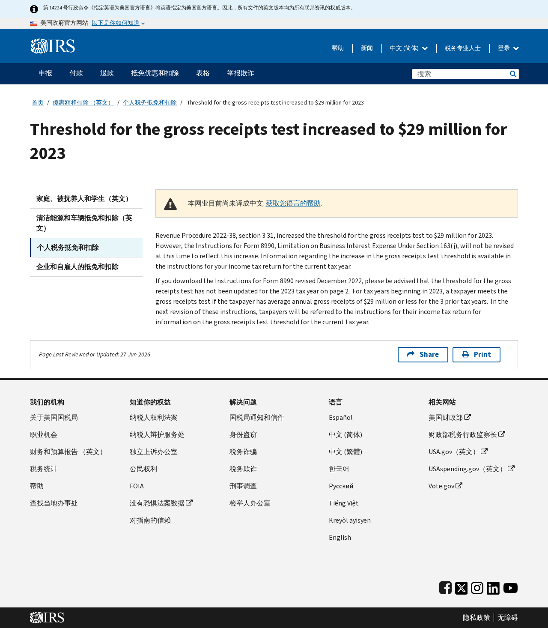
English (340, 537)
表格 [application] (203, 73)
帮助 (338, 48)
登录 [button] (504, 48)
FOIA (137, 485)
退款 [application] (107, 73)
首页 (38, 103)
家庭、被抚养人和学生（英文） (84, 198)
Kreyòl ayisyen (350, 520)
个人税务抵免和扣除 (150, 103)
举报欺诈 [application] (240, 73)
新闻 (367, 48)
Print (482, 354)
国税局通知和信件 (256, 417)
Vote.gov (441, 485)
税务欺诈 (243, 468)
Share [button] (429, 354)
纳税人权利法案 (154, 417)
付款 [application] (76, 73)
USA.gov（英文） (454, 451)
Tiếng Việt (344, 503)
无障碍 (507, 617)
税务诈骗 (243, 451)
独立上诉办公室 (154, 451)
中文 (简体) (405, 48)
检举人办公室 (250, 503)
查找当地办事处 (54, 503)
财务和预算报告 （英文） (68, 451)
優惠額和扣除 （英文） (83, 103)
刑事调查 (243, 485)
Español (341, 417)
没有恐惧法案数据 (157, 503)
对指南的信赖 (150, 520)
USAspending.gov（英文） (467, 468)
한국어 (339, 468)
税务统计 (43, 468)
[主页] (53, 43)
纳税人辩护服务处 (157, 434)
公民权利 (143, 468)
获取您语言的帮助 (293, 203)
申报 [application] (45, 73)
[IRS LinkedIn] (493, 586)
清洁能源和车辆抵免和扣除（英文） (84, 223)
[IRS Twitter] (461, 586)
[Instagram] (477, 586)
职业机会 (43, 434)
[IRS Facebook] (445, 586)
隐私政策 (476, 617)
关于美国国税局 (54, 417)
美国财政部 (446, 417)
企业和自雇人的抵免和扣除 (77, 266)
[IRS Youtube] (510, 586)
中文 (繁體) (345, 451)
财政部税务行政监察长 (463, 434)
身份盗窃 (243, 434)
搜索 (512, 74)
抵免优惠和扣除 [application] (155, 73)
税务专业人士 (463, 48)
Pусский (341, 485)
